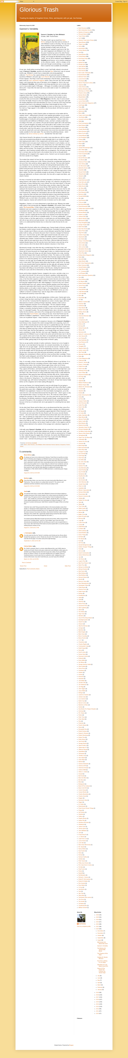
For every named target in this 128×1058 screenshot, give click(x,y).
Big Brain (81, 630)
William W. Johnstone (84, 386)
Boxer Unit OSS (82, 788)
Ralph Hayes (82, 591)
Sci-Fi (80, 38)
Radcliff (80, 873)
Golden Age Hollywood (84, 208)
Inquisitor (81, 678)
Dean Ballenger (82, 322)
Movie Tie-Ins (82, 133)
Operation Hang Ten (84, 427)
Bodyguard (81, 784)
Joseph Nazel (82, 484)
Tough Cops (81, 44)
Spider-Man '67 (82, 747)
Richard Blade (82, 212)
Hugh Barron (82, 269)
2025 (97, 917)
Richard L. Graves (83, 877)
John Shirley (81, 164)
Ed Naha (80, 536)
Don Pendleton (82, 137)
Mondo (80, 579)
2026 (97, 915)
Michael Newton (82, 569)
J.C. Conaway (82, 271)
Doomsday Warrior (83, 151)
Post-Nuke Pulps (83, 58)
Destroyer (81, 303)
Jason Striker (82, 372)
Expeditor (81, 170)
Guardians (81, 670)
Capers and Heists (83, 115)
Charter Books (82, 129)
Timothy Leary (82, 755)
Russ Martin (81, 885)
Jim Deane (81, 559)
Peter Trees (81, 717)
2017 (97, 997)
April (99, 982)
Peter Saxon (81, 861)
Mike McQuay (82, 573)
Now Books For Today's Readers (87, 709)
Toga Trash (81, 613)
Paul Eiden (81, 297)
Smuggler (81, 346)
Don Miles (81, 459)
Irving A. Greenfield (83, 241)
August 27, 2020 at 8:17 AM (31, 527)
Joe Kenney (82, 924)
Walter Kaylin (82, 508)
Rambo (80, 593)
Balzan (80, 512)
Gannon (80, 464)
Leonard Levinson (83, 119)
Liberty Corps (82, 697)
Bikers (25, 444)
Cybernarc (81, 360)
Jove (79, 832)
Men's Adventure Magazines (86, 103)
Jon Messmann (82, 166)
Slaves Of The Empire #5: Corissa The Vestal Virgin (101, 970)
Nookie (80, 707)
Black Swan (81, 634)
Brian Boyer (81, 449)
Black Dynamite (82, 447)
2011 (97, 1011)
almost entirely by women (36, 133)
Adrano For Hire (82, 441)
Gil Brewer (81, 305)
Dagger (80, 798)
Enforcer (80, 324)
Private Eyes (81, 64)
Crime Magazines (83, 358)
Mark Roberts (82, 125)
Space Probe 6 (82, 745)
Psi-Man (80, 867)
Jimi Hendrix (81, 480)
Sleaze (80, 60)
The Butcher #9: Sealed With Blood (101, 950)
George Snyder (82, 224)
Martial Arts (81, 62)
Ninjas (80, 143)
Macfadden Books (83, 249)
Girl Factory (81, 812)
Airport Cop (81, 622)
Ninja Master (81, 307)
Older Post (67, 566)
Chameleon (81, 642)
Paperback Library (83, 251)
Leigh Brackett (82, 291)
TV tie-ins (81, 202)
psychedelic (81, 48)
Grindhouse (81, 210)
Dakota (80, 393)
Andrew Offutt (82, 769)
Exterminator (81, 806)
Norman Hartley (82, 857)
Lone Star (81, 842)
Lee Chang (81, 338)
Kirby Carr (81, 486)
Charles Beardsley (83, 794)
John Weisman (82, 482)
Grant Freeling (82, 470)
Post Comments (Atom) (33, 569)
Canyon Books (82, 792)
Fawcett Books (82, 135)
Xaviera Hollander (83, 763)
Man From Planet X (83, 563)
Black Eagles (82, 632)
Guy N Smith (81, 472)
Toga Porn (81, 232)
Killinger (80, 692)
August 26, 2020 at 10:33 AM (32, 486)
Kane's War (81, 407)
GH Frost (80, 543)
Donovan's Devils (83, 656)
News (80, 853)
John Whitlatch (38, 444)
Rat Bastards (82, 875)
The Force (81, 899)
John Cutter (81, 245)
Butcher (80, 178)
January (100, 989)
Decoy (80, 650)
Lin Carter (81, 413)
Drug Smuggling (82, 222)
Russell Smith (82, 172)
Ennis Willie (81, 660)
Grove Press (81, 668)
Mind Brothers (82, 575)
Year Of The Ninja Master (85, 618)
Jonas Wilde (81, 690)
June (99, 978)
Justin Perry (81, 405)
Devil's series (82, 652)
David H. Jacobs (82, 362)
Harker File (81, 820)
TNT (79, 299)
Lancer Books (82, 101)
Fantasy (80, 139)
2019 (97, 992)
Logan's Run (81, 561)
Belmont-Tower (82, 76)
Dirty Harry (81, 457)
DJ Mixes (81, 528)
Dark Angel (81, 455)
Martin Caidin (82, 421)
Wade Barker (82, 261)
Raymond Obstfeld (83, 374)
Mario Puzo (81, 565)
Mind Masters (82, 423)
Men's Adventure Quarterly (85, 275)
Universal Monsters (83, 316)
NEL (79, 198)
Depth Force (81, 366)
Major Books (81, 417)
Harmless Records (83, 822)
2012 (97, 1009)
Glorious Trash (39, 9)
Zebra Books (81, 66)
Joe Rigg (80, 686)
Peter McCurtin (82, 182)
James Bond (81, 243)
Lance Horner (82, 840)
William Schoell (82, 907)
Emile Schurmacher (83, 395)
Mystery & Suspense (61, 444)
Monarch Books (82, 577)
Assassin (80, 443)
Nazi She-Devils (82, 228)
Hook (79, 549)
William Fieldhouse (83, 382)
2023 (97, 922)
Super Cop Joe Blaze (84, 437)
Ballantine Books (83, 168)
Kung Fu (80, 156)
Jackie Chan (81, 826)
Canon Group (82, 790)
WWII (79, 121)
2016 (97, 999)
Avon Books (81, 127)
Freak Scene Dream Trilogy (85, 808)
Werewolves (81, 220)
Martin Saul (81, 701)
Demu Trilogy (82, 534)
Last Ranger (81, 273)
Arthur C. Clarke (82, 771)
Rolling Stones (82, 312)
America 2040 (82, 765)
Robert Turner (82, 309)
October (100, 935)
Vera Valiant (81, 757)
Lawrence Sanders (83, 694)
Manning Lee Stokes (84, 91)
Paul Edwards (82, 192)
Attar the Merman (83, 626)
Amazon (80, 624)
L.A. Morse (81, 836)
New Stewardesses (83, 583)
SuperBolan (81, 751)
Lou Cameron (82, 699)
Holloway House (83, 370)
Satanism (81, 85)
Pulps (80, 107)
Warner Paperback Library (85, 82)
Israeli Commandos (83, 553)
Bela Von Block (82, 778)
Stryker (80, 504)
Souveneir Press (83, 605)
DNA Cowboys (82, 530)
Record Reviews (83, 158)
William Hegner (82, 384)
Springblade (81, 435)
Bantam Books (82, 95)
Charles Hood (82, 796)
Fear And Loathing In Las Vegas (102, 961)
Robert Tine (81, 737)
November (101, 933)
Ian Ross (80, 399)
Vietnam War (82, 216)
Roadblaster (81, 595)
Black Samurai (82, 265)
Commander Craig (83, 646)
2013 (97, 1006)
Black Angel (81, 445)
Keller (80, 409)
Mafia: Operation (83, 415)
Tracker (80, 378)
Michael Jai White (83, 567)
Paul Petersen (82, 342)
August (100, 940)
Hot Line (80, 551)
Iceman (80, 478)
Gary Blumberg (82, 468)
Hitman (80, 330)
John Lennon (82, 247)
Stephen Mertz (82, 348)
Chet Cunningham (83, 123)
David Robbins (82, 532)
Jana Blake (81, 680)
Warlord (80, 761)
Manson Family (82, 419)
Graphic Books (82, 818)
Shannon (81, 601)
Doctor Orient (82, 654)
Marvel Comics (82, 703)
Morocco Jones (82, 581)
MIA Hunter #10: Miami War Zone (102, 943)
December (101, 931)
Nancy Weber (82, 849)
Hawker (80, 672)
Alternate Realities (83, 354)
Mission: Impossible (83, 490)
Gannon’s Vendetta (102, 946)
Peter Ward (81, 719)
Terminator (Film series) (84, 897)
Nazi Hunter (81, 851)
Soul (79, 891)
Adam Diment (82, 510)
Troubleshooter (82, 905)
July (99, 975)
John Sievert (81, 336)
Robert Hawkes (82, 283)
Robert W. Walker (83, 881)
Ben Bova (81, 780)
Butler (80, 356)
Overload (81, 711)
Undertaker (81, 439)
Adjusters (81, 391)
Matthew (26, 478)
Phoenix (80, 344)
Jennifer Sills (82, 682)
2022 (97, 924)
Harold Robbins (34, 314)
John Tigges (81, 688)
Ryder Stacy (81, 141)
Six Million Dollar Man (84, 431)
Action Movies (82, 87)
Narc (79, 277)
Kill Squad (81, 411)
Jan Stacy (81, 188)
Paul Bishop (29, 75)
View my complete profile (84, 926)
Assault (80, 774)
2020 (97, 929)
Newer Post (23, 566)
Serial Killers (81, 109)
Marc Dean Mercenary (84, 844)
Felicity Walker (28, 546)
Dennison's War (82, 800)
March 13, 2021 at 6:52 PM (31, 559)
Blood (80, 782)
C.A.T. (80, 640)
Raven (80, 727)
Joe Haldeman (82, 684)
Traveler (80, 287)
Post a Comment (26, 562)
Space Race (81, 230)
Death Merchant (82, 180)
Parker (80, 715)
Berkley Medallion (83, 89)
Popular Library (82, 93)
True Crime (81, 506)
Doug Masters (82, 289)
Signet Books (82, 42)
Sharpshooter (82, 174)
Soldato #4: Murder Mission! (102, 958)
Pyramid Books (82, 74)
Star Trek (80, 893)
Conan (80, 524)
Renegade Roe (82, 729)
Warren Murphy (82, 218)
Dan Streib (81, 239)
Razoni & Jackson (83, 496)
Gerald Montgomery (83, 545)
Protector (80, 723)
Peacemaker (81, 494)
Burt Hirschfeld (82, 204)
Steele (80, 609)
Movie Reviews (82, 131)
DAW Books (81, 526)
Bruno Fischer (82, 638)
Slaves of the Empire (84, 433)
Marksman (81, 111)
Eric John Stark (82, 462)
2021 (97, 926)
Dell (79, 52)
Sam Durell (81, 741)
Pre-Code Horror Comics (85, 865)
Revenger (81, 376)
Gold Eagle (81, 105)
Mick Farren (81, 571)
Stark (79, 502)
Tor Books (81, 903)
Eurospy (80, 326)
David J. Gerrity (82, 364)
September (101, 938)
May (99, 980)
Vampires (81, 176)
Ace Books (81, 159)
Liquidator (81, 488)
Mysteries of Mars (83, 705)
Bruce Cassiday (82, 636)
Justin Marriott (45, 77)
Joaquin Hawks (82, 401)
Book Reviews (31, 444)
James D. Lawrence (83, 334)
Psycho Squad (82, 725)
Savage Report (82, 743)
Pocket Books (82, 56)
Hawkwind (81, 824)
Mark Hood (81, 226)
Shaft (79, 599)
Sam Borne (81, 889)
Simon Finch (81, 603)
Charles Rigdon (82, 644)
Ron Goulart (81, 883)
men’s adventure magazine (36, 80)
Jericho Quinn (82, 828)
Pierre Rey (81, 253)
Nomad (80, 855)
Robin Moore (82, 739)
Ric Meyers (81, 281)
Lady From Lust (82, 838)
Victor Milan (81, 759)
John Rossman (82, 403)
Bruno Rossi (81, 184)
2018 (97, 995)
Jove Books (81, 117)
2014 (97, 1004)
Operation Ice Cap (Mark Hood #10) (102, 965)
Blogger (71, 1045)
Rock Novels (81, 70)
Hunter (80, 674)
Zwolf (25, 491)
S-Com (80, 887)
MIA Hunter (81, 190)
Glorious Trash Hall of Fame (86, 40)
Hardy (80, 397)
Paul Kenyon (82, 200)
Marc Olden (81, 149)
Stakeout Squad (82, 749)
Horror (80, 46)
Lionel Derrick (82, 79)
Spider (80, 145)
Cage (80, 520)
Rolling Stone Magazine (85, 255)
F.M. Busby (81, 538)
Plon (79, 721)
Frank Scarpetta (82, 153)
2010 (97, 1013)
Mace (80, 295)
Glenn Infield (81, 666)
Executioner (81, 99)
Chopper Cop (82, 451)
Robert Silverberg (83, 735)
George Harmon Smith (84, 664)
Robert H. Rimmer (83, 733)
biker (51, 71)
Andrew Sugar (82, 235)
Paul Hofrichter (82, 340)
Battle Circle (81, 514)
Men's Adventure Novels (49, 444)
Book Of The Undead (84, 786)
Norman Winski (82, 492)
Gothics (80, 816)
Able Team (81, 352)
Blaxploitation (82, 97)
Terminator (81, 753)
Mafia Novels (82, 186)
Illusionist (81, 676)
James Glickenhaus (83, 555)
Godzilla (80, 814)
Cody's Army (81, 522)
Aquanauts (81, 237)
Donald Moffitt (82, 196)
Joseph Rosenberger (84, 147)
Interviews (81, 332)
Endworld (81, 658)
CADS (80, 318)
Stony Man (81, 895)
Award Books (82, 54)
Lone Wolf (81, 293)
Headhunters (82, 476)
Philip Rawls (81, 587)
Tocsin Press (81, 285)
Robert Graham (82, 731)
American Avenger (83, 767)
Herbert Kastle (82, 328)
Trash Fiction (82, 36)
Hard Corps (81, 368)
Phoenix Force (82, 589)
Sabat (80, 597)
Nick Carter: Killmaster (84, 72)
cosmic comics (82, 350)
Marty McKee (28, 455)
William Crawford (83, 301)
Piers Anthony (82, 279)
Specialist (81, 259)
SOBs (80, 314)
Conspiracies (82, 320)
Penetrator (81, 80)
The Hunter (81, 901)
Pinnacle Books (82, 34)
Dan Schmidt (82, 453)
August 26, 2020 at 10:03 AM (32, 473)
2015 (97, 1002)
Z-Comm (80, 388)
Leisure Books (82, 50)
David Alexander (83, 206)
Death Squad (82, 648)
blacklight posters (83, 620)
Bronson (80, 518)
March (99, 985)
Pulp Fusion (81, 869)
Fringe (80, 810)
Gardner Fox (81, 465)
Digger (80, 802)
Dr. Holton (81, 804)
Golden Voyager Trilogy (84, 547)
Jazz (79, 557)
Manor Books (82, 68)
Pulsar (80, 871)
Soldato (80, 498)
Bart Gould (81, 776)
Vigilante (80, 380)
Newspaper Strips (83, 585)
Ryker (80, 257)
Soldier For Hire (82, 500)
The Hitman (81, 611)
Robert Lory (81, 214)
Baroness (81, 194)
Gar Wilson (81, 662)
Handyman (81, 474)
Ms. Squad (81, 847)
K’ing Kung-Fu (82, 834)
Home (45, 566)
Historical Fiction (83, 162)
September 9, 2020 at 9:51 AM (32, 541)
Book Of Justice (82, 516)
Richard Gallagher (83, 429)
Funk (79, 541)
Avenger (80, 628)
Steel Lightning (82, 607)
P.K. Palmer (81, 713)
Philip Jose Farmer (83, 863)
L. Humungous (28, 533)
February (100, 987)
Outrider (80, 859)
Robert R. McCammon (84, 879)
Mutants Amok (82, 425)
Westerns (81, 615)
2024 (97, 919)
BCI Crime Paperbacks (84, 263)
